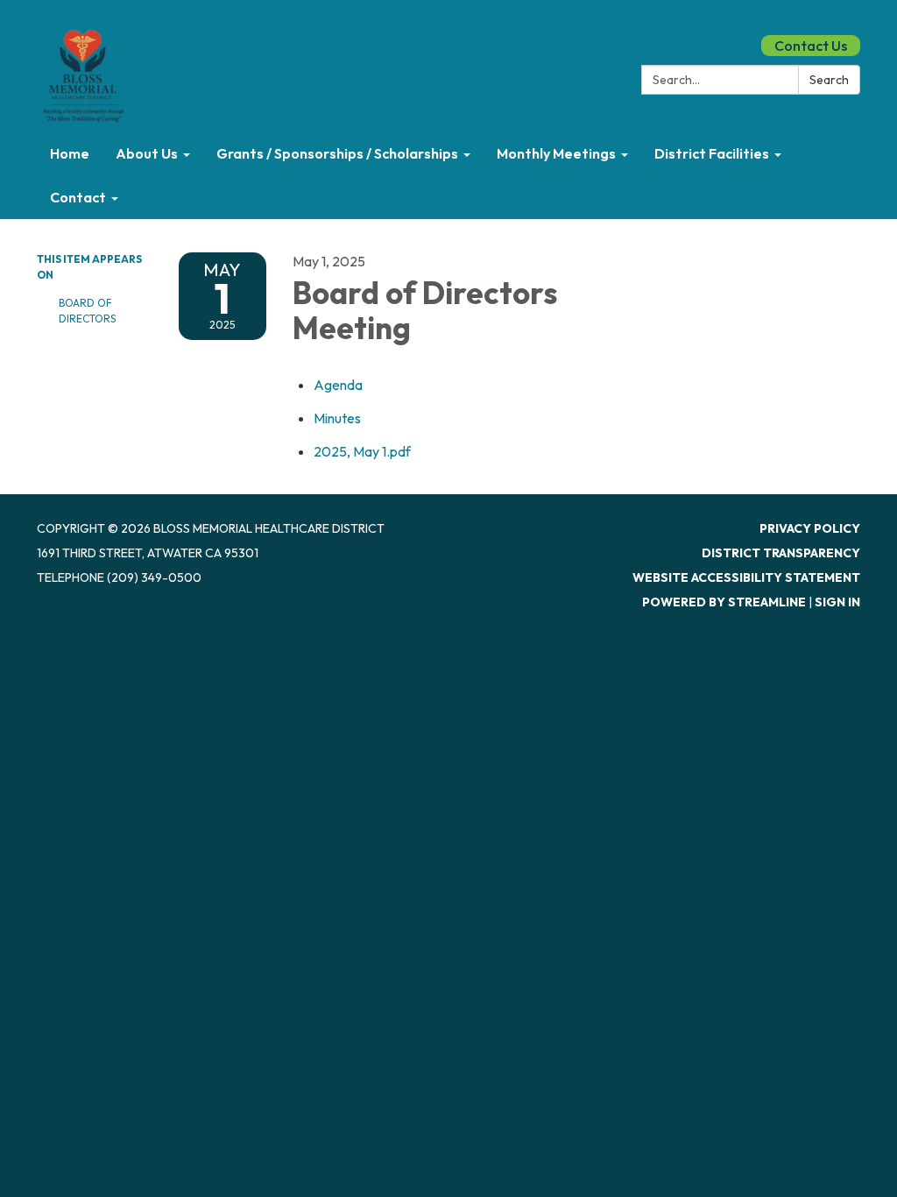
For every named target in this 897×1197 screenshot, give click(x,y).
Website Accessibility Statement (746, 577)
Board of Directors (87, 310)
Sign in (837, 602)
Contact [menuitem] (78, 197)
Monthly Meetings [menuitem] (556, 153)
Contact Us (810, 45)
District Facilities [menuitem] (711, 153)
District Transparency (781, 553)
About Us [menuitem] (147, 153)
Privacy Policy (809, 528)
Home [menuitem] (69, 153)
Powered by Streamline (724, 602)
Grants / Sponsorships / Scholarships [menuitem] (337, 153)
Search (829, 80)
